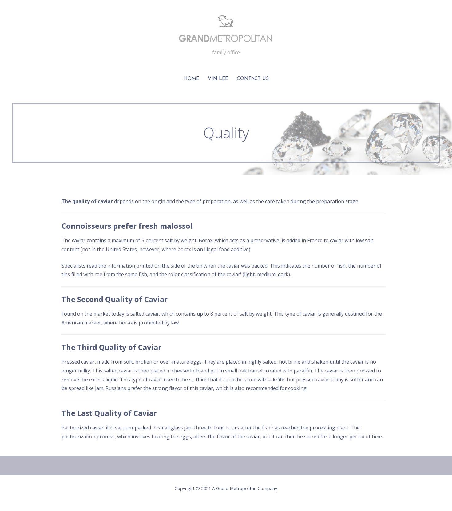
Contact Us (253, 78)
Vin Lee (218, 78)
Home (191, 78)
